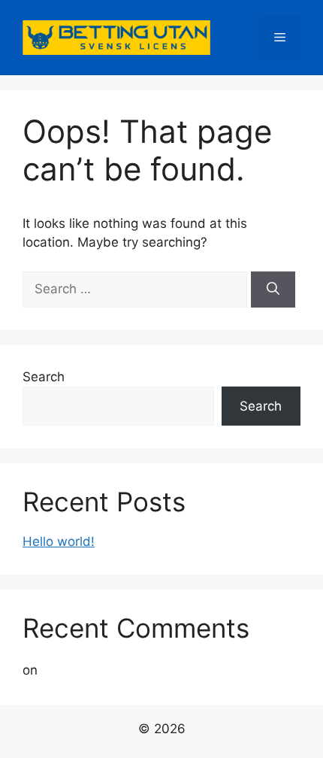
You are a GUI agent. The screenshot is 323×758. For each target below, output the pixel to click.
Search (44, 376)
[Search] (273, 289)
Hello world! (59, 541)
